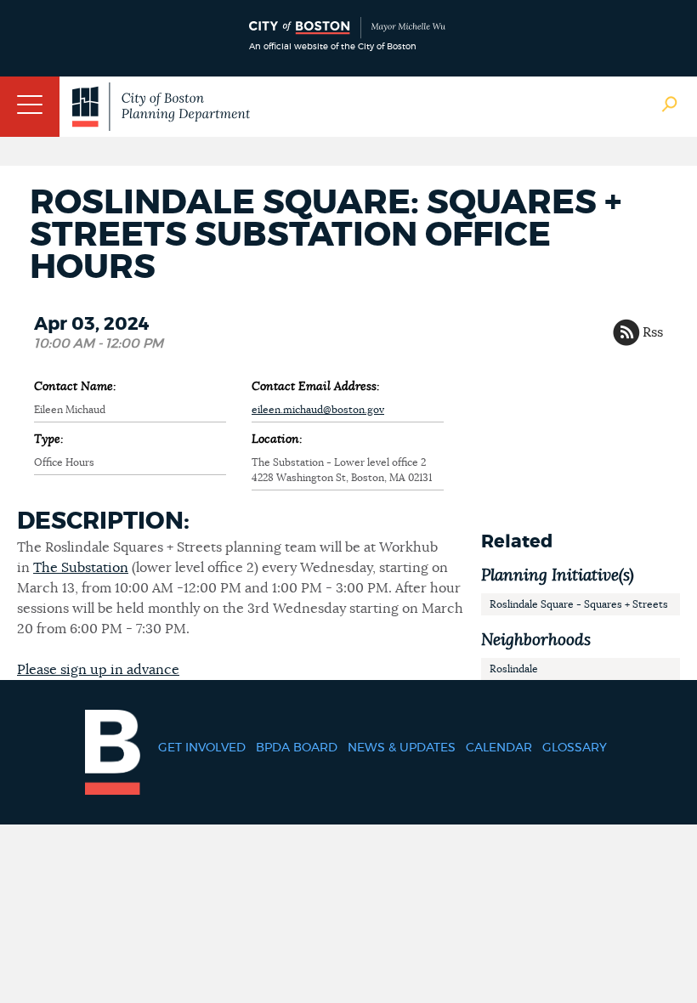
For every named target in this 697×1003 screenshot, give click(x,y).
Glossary (574, 748)
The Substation (80, 568)
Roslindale (514, 669)
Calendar (499, 748)
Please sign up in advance (98, 670)
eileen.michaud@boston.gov (318, 410)
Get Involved (202, 748)
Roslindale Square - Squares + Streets (579, 604)
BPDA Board (296, 748)
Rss (653, 332)
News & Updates (402, 748)
